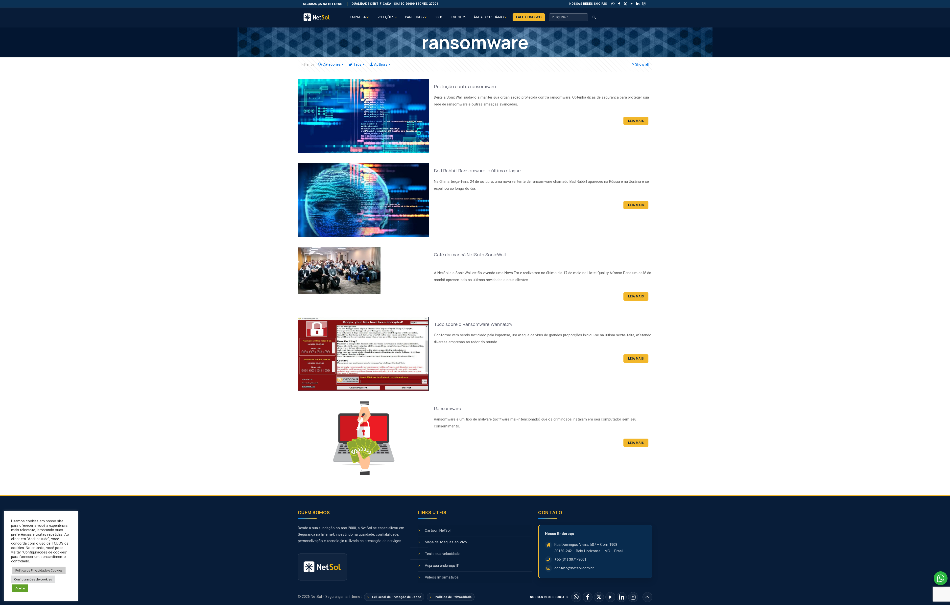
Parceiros (414, 17)
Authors (380, 64)
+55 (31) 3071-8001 (570, 559)
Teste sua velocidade (442, 554)
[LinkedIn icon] (637, 3)
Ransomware (447, 408)
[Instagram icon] (644, 3)
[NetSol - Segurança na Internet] (322, 17)
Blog (438, 17)
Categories (332, 64)
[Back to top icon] (647, 597)
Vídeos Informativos (442, 577)
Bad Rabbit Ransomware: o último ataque (477, 171)
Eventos (458, 17)
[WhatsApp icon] (613, 3)
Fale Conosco (529, 17)
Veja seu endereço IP (442, 565)
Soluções (385, 17)
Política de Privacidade (453, 597)
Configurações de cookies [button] (33, 579)
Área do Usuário (489, 17)
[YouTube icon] (631, 3)
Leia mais (636, 121)
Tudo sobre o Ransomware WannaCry (473, 324)
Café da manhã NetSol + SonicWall (470, 255)
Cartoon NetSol (438, 530)
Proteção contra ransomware (465, 86)
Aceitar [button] (20, 588)
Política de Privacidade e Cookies (39, 570)
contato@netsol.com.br (574, 568)
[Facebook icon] (619, 3)
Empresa (358, 17)
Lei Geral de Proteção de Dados (396, 597)
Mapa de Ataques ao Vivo (446, 542)
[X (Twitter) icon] (625, 3)
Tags (357, 64)
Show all (642, 64)
